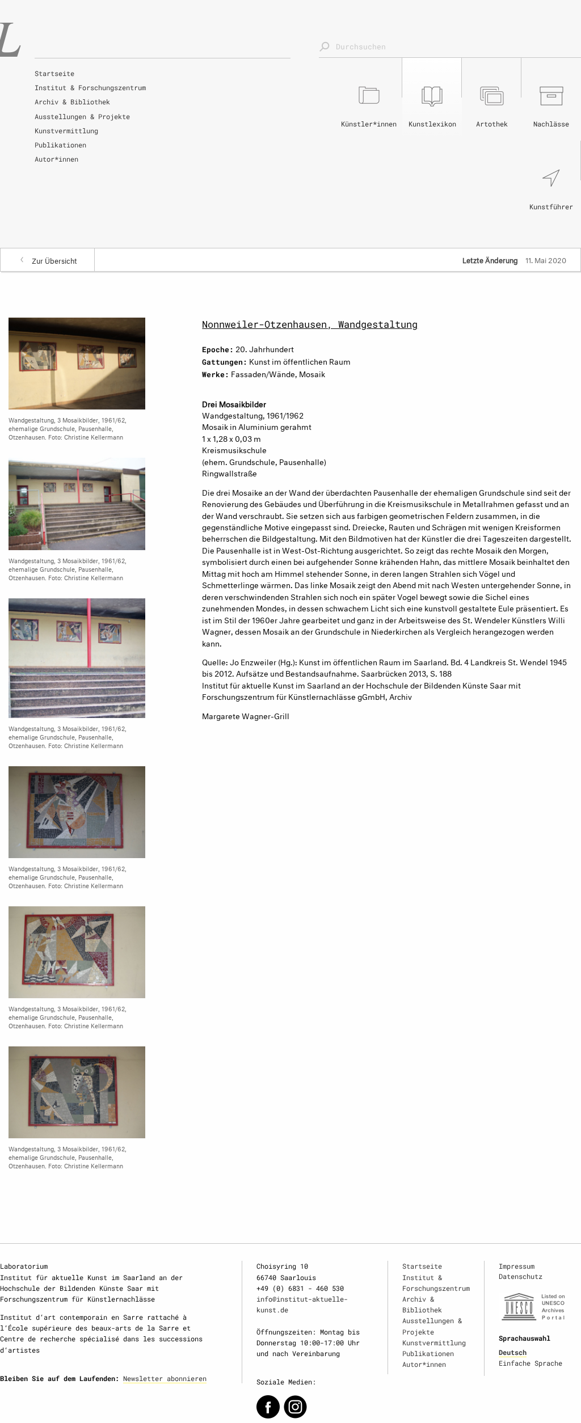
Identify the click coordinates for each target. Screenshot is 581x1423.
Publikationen (60, 144)
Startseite (54, 73)
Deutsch (513, 1352)
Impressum (516, 1265)
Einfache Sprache (530, 1362)
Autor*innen (56, 158)
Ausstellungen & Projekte (82, 116)
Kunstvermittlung (66, 130)
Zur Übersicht (54, 259)
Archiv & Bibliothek (72, 101)
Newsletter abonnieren (165, 1378)
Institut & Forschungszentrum (90, 87)
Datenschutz (520, 1276)
